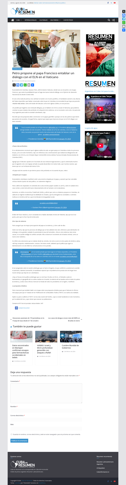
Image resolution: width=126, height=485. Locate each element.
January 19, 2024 (65, 139)
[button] (21, 20)
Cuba (18, 20)
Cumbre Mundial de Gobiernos (70, 346)
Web (12, 424)
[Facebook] (124, 15)
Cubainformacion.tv (103, 472)
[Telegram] (124, 19)
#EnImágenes (24, 252)
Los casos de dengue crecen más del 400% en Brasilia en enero (64, 319)
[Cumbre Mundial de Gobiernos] (71, 332)
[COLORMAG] (22, 461)
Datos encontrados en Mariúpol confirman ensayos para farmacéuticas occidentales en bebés (20, 351)
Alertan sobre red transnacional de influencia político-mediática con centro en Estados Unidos (50, 4)
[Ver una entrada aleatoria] (113, 20)
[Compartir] (124, 30)
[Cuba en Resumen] (12, 20)
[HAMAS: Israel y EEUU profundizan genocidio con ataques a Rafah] (46, 332)
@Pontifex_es (53, 127)
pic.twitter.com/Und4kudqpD (68, 256)
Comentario (15, 381)
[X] (124, 11)
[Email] (124, 26)
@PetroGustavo (71, 127)
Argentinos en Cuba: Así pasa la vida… (100, 91)
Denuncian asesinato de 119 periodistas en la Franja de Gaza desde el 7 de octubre (28, 319)
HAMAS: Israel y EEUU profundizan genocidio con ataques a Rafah (45, 349)
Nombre (14, 407)
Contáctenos (68, 20)
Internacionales (31, 20)
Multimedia (54, 20)
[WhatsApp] (124, 22)
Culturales (43, 20)
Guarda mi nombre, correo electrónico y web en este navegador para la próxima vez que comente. (46, 434)
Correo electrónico (17, 415)
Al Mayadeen (101, 468)
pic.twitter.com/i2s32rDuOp (51, 134)
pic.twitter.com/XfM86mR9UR (48, 203)
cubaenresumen (31, 81)
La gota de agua (91, 128)
